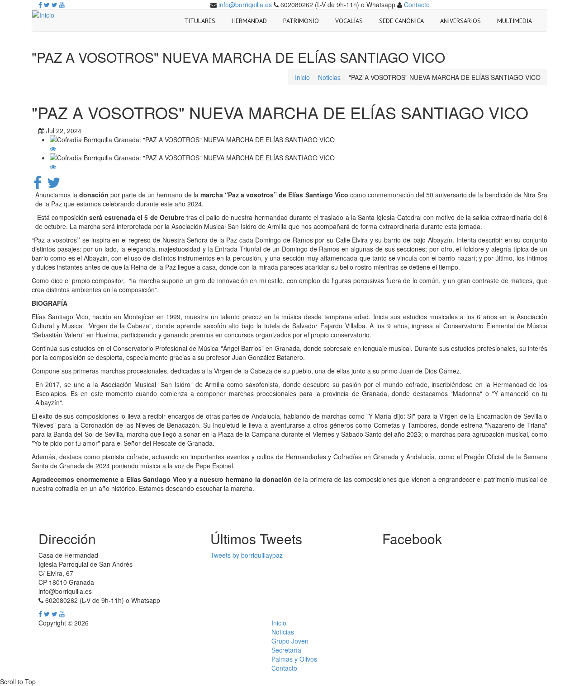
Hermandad (249, 21)
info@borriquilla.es (245, 4)
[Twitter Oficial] (47, 4)
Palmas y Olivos (294, 658)
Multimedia (514, 21)
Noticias (329, 77)
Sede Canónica (401, 21)
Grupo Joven (289, 640)
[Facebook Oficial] (40, 4)
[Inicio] (43, 14)
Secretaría (286, 649)
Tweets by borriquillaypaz (246, 555)
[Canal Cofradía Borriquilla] (62, 4)
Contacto (417, 4)
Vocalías (349, 21)
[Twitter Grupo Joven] (54, 4)
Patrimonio (301, 21)
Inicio (302, 77)
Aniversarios (460, 21)
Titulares (199, 21)
